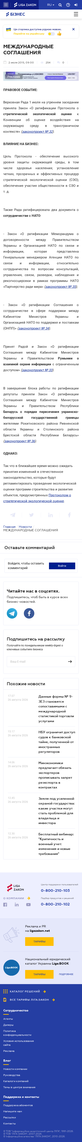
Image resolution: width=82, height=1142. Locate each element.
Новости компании (15, 1069)
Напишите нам (12, 1111)
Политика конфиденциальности (17, 1032)
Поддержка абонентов (18, 1105)
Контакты (9, 1123)
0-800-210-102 (55, 904)
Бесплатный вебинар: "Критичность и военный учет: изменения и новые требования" (56, 844)
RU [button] (49, 5)
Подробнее (66, 974)
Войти (62, 565)
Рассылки (9, 1117)
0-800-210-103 (55, 891)
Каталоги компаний (15, 1081)
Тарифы (39, 941)
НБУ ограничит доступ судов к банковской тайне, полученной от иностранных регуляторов (56, 741)
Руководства (11, 1075)
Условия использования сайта (18, 1042)
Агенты (8, 1018)
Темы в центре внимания (19, 1087)
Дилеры (8, 1024)
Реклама (8, 1051)
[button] (6, 4)
